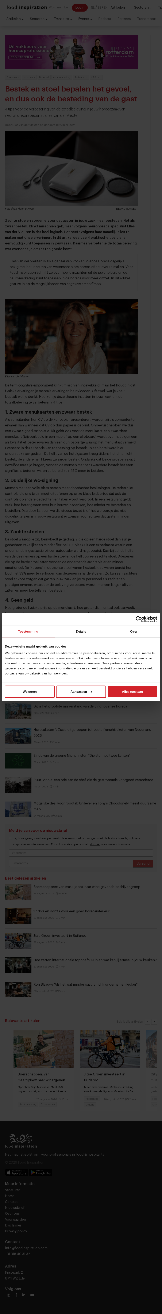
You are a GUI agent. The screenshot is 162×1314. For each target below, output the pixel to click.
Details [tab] (81, 631)
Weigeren (30, 691)
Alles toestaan (132, 691)
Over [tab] (133, 631)
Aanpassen (78, 691)
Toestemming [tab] (28, 631)
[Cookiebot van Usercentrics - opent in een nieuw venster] (138, 619)
